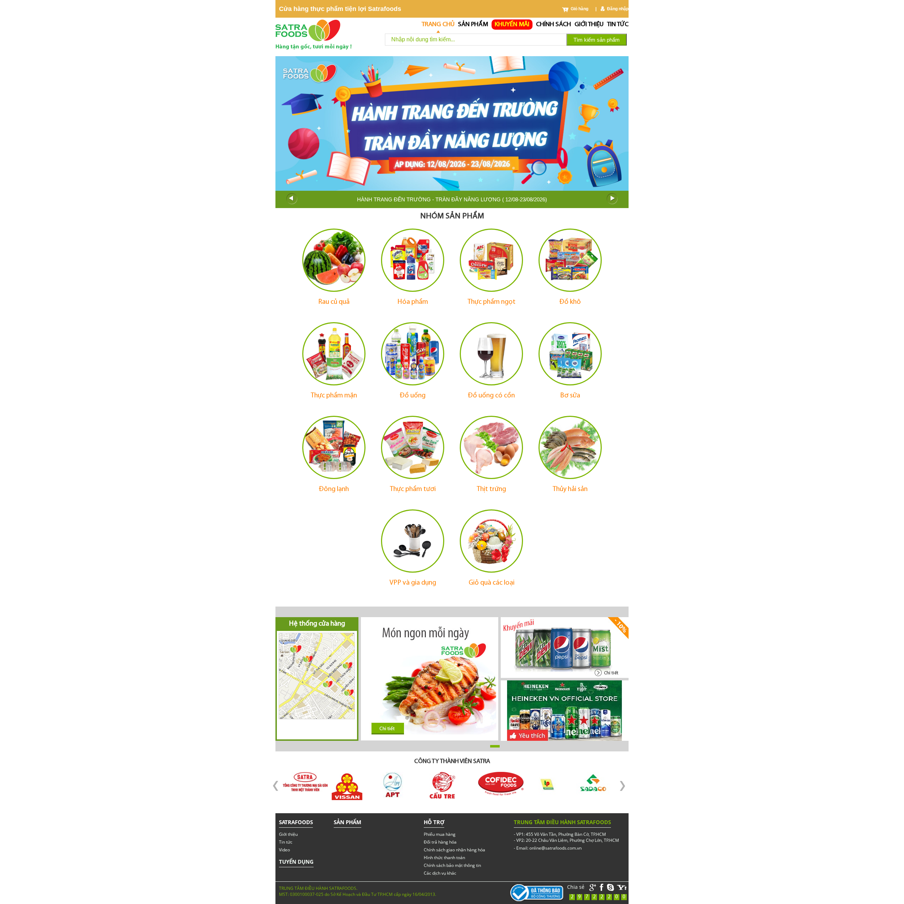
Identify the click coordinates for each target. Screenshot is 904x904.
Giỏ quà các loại (492, 582)
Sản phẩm (473, 24)
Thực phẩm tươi (413, 489)
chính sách (553, 24)
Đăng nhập (618, 8)
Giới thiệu (589, 24)
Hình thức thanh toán (444, 858)
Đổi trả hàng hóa (440, 842)
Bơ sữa (570, 395)
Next (612, 199)
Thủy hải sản (570, 489)
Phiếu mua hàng (440, 834)
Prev (291, 199)
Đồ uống (413, 395)
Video (284, 850)
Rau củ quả (334, 302)
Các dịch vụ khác (440, 873)
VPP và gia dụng (412, 582)
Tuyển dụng (296, 861)
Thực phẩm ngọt (492, 302)
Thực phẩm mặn (334, 395)
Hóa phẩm (413, 302)
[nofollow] (622, 888)
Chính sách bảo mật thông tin (452, 865)
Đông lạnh (334, 489)
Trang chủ (438, 24)
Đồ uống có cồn (491, 395)
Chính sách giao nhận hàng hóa (454, 850)
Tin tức (618, 24)
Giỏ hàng (579, 8)
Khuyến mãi (512, 24)
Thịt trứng (491, 489)
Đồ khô (570, 302)
